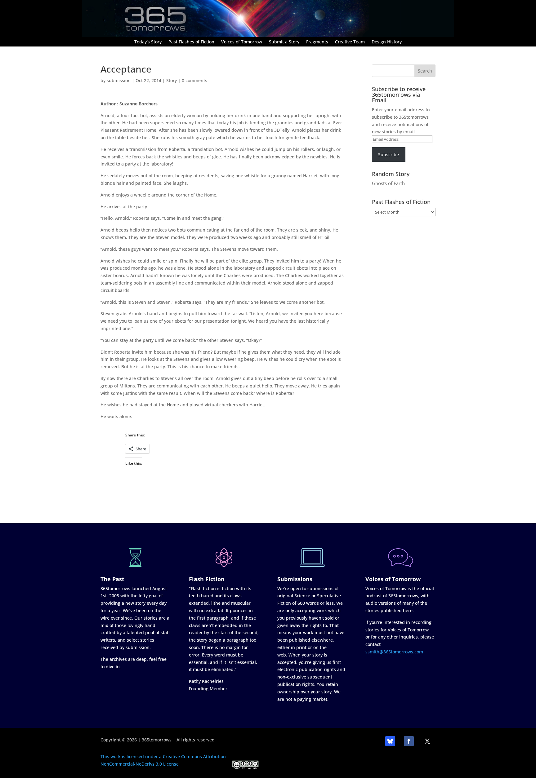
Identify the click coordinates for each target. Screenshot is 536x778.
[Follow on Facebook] (409, 741)
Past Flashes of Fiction (191, 42)
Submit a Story (284, 42)
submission (119, 80)
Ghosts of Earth (388, 183)
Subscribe (388, 154)
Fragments (317, 42)
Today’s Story (148, 42)
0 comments (194, 80)
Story (171, 80)
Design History (387, 42)
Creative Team (350, 42)
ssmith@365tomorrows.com (394, 652)
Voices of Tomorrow (241, 42)
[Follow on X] (427, 741)
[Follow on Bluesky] (390, 741)
